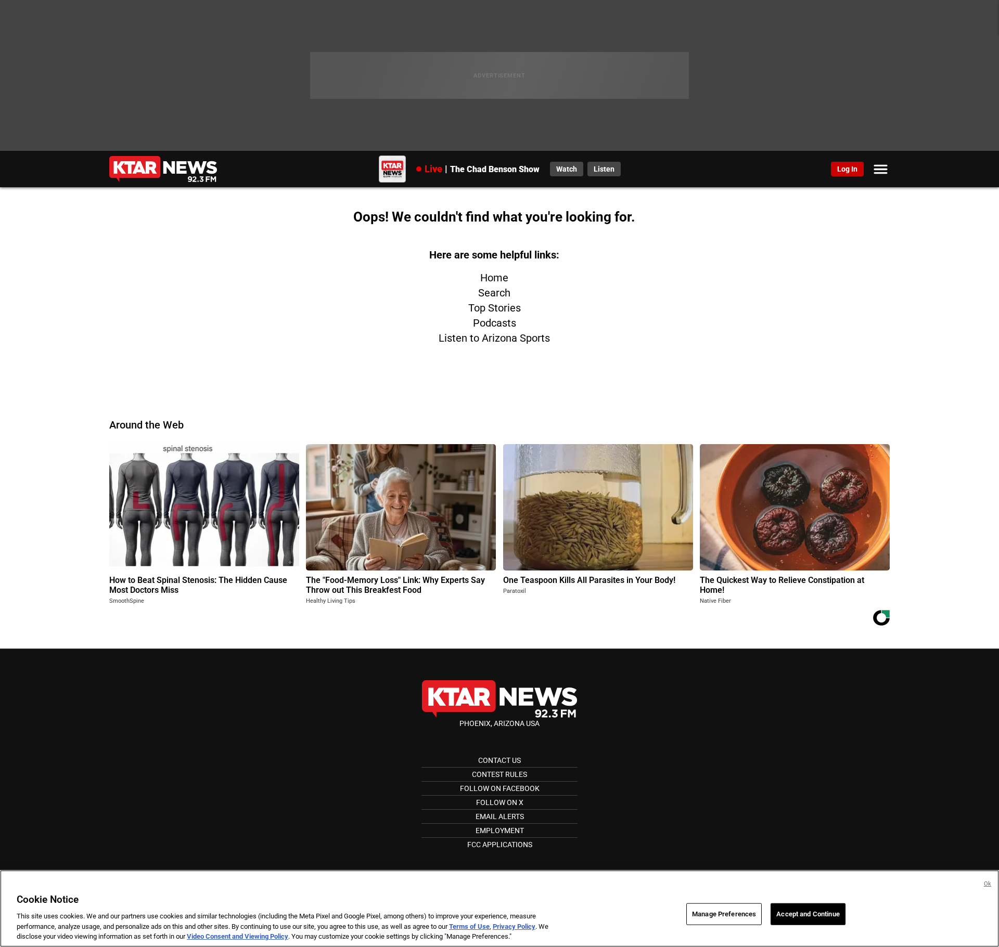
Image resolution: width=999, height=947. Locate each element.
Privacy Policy (514, 926)
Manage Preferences (724, 914)
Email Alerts (500, 816)
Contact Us (499, 760)
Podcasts (494, 323)
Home (494, 277)
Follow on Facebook (500, 788)
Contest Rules (499, 774)
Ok (987, 883)
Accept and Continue (807, 914)
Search (494, 293)
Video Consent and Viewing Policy (237, 936)
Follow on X (499, 802)
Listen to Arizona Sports (494, 338)
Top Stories (494, 308)
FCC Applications (499, 844)
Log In (847, 169)
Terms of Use (469, 926)
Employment (500, 830)
